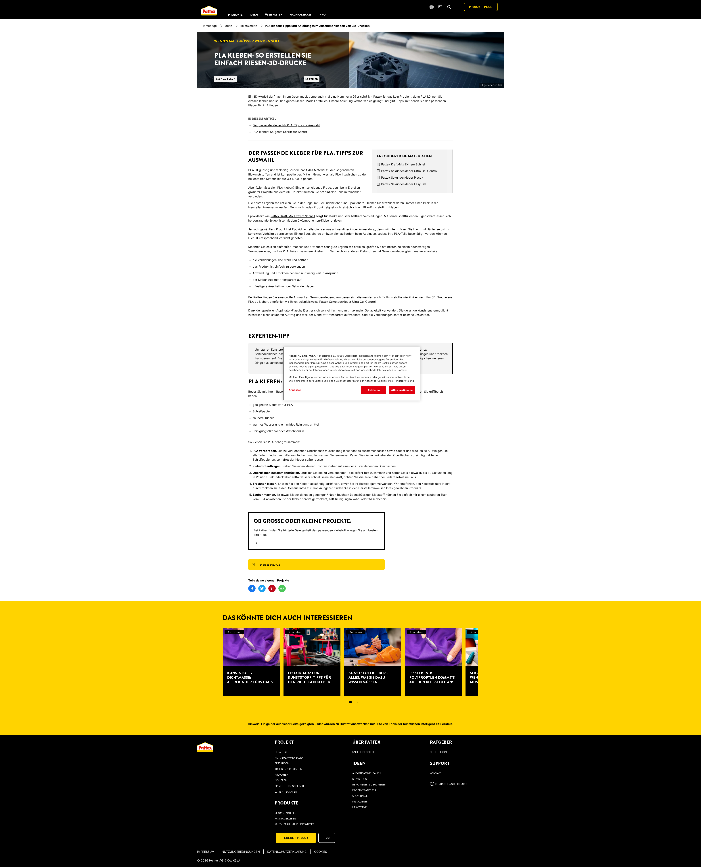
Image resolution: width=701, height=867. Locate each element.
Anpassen (295, 389)
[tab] (350, 702)
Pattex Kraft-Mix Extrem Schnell (403, 164)
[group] (350, 668)
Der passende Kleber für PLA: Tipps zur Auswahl (286, 125)
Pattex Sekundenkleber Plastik (402, 177)
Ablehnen (373, 390)
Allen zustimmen (402, 390)
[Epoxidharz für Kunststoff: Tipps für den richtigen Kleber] (312, 662)
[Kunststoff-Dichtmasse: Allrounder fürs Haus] (251, 662)
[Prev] (216, 662)
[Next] (485, 662)
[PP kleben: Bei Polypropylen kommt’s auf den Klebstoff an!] (433, 662)
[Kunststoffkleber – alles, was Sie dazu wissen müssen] (372, 662)
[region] (351, 374)
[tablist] (350, 702)
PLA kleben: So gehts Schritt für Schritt (280, 132)
